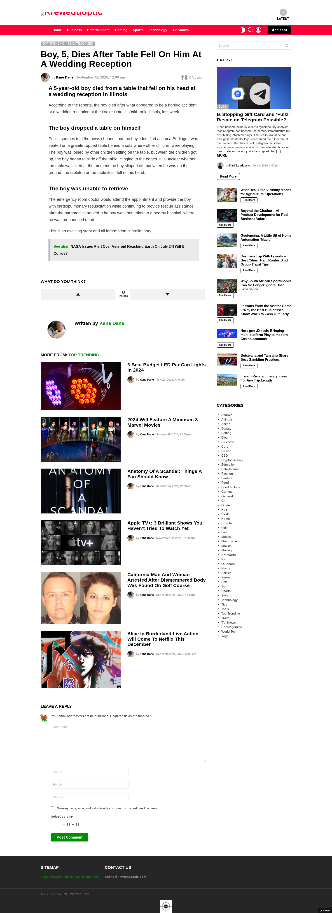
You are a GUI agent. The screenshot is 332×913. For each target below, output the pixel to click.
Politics (226, 573)
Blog (223, 106)
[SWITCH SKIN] (243, 30)
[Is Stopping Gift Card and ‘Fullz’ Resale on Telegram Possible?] (254, 88)
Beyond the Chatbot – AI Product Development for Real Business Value (264, 215)
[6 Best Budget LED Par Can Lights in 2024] (81, 386)
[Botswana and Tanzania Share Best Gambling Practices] (227, 360)
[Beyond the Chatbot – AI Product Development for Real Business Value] (227, 215)
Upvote (78, 294)
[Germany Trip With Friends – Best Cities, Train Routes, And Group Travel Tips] (227, 261)
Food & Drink (230, 487)
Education (228, 464)
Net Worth (228, 555)
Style (224, 595)
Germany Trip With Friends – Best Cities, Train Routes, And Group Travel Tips (264, 260)
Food (225, 482)
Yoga (225, 636)
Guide (225, 505)
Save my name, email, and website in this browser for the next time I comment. (108, 808)
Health (226, 514)
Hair (224, 509)
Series (225, 577)
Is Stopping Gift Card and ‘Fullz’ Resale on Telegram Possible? (253, 117)
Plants (225, 568)
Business (74, 30)
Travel (225, 618)
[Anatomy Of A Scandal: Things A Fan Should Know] (81, 491)
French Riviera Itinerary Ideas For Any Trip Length (264, 378)
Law (224, 532)
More (222, 155)
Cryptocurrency (232, 460)
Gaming (121, 30)
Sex (224, 582)
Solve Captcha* (62, 816)
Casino (226, 451)
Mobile (226, 537)
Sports (138, 30)
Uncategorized (231, 627)
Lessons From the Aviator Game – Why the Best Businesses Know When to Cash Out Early (266, 310)
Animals (227, 419)
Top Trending (83, 355)
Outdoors (228, 564)
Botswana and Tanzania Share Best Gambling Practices (264, 357)
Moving (226, 550)
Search (286, 46)
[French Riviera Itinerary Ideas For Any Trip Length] (227, 380)
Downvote (167, 294)
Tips (224, 604)
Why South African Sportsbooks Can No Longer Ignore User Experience (266, 285)
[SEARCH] (250, 30)
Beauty (226, 428)
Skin (224, 586)
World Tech (229, 631)
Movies (226, 546)
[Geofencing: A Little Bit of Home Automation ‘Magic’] (227, 240)
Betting (226, 433)
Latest (283, 19)
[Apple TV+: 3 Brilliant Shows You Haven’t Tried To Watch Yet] (81, 542)
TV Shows (181, 30)
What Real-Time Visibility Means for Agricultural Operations (266, 192)
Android (226, 415)
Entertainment (98, 30)
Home (57, 30)
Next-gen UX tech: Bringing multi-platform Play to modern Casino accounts (264, 335)
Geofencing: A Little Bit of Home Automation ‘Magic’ (266, 237)
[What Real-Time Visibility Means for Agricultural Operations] (227, 194)
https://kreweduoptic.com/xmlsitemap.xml (70, 876)
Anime (225, 424)
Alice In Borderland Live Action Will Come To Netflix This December (163, 639)
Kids (224, 527)
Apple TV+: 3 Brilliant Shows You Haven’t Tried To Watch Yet (164, 525)
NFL (224, 559)
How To (226, 523)
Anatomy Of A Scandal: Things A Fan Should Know (164, 474)
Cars (224, 446)
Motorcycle (229, 541)
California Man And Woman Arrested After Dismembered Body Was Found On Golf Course (166, 580)
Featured (227, 478)
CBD (224, 455)
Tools (225, 609)
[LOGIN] (258, 30)
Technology (158, 30)
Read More (228, 176)
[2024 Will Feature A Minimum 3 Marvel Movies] (81, 439)
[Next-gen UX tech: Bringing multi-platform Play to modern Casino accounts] (227, 333)
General (227, 496)
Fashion (227, 473)
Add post (279, 30)
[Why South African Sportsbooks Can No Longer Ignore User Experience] (227, 286)
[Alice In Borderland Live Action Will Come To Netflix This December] (81, 659)
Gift (223, 500)
